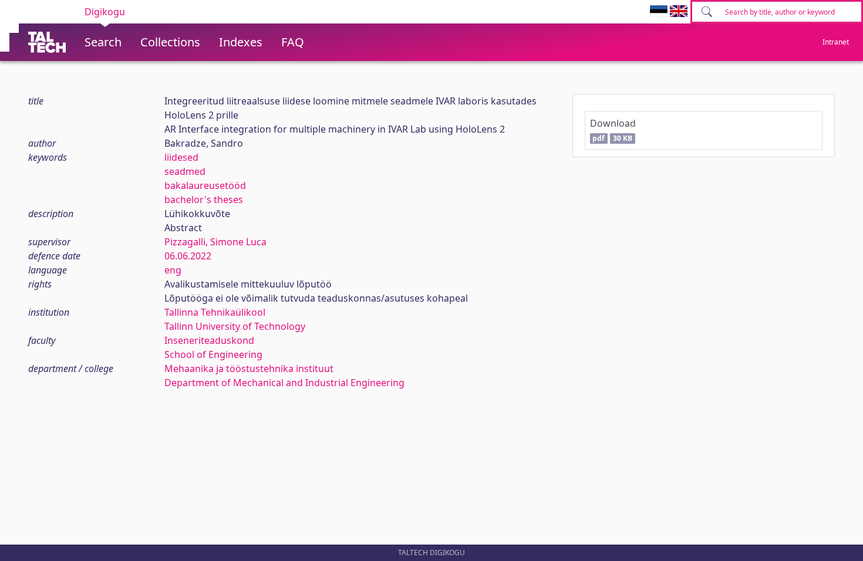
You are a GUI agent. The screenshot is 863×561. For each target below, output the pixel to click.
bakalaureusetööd (205, 185)
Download (613, 130)
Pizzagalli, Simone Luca (215, 241)
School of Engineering (213, 354)
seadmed (184, 171)
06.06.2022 (187, 255)
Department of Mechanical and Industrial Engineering (284, 382)
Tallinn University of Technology (234, 326)
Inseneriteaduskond (209, 340)
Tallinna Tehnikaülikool (214, 312)
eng (172, 269)
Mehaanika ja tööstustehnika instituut (248, 368)
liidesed (181, 157)
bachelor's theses (203, 199)
